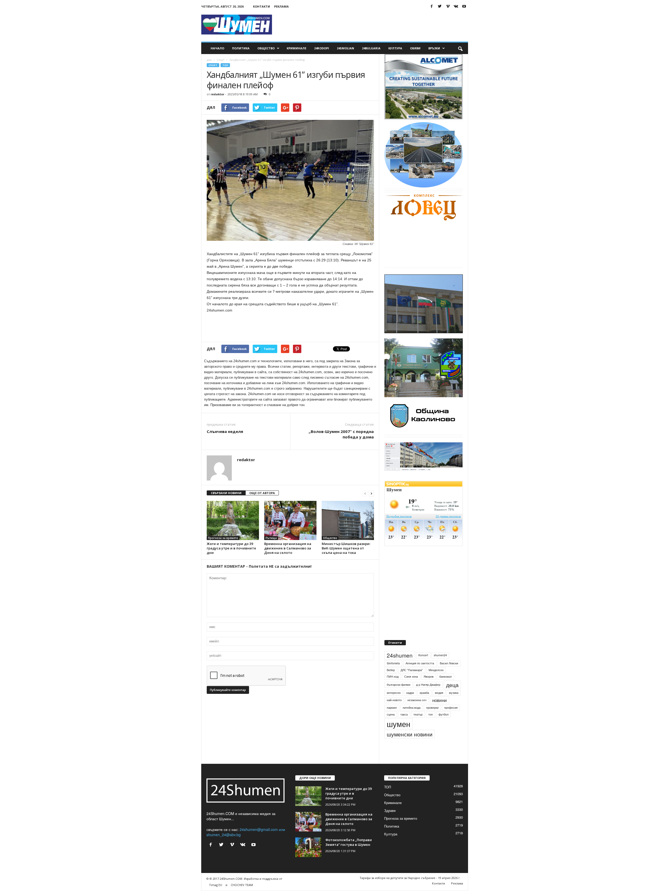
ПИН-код (393, 688)
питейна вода (411, 720)
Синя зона (411, 688)
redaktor (217, 94)
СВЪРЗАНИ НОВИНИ (226, 493)
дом (209, 60)
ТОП (225, 65)
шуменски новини (409, 746)
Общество (266, 48)
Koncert (423, 667)
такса (404, 726)
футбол (443, 726)
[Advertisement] (373, 24)
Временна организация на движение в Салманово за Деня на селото (287, 548)
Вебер (391, 682)
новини (439, 712)
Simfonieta (393, 675)
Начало (217, 48)
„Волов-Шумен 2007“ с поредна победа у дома (341, 434)
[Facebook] (432, 6)
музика (453, 705)
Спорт (220, 60)
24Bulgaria (371, 48)
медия (439, 705)
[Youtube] (464, 6)
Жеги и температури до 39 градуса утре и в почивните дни (231, 548)
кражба (424, 705)
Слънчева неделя (225, 431)
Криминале (296, 48)
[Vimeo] (448, 6)
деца (452, 697)
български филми (398, 697)
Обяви (415, 48)
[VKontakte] (456, 6)
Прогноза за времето (223, 538)
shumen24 (440, 667)
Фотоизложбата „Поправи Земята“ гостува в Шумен (348, 854)
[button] (460, 48)
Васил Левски (449, 675)
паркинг (392, 720)
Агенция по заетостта (420, 675)
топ (430, 726)
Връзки (434, 48)
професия (451, 720)
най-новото (394, 712)
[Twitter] (440, 6)
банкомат (445, 688)
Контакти (261, 6)
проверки (432, 720)
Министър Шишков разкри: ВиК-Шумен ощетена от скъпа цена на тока (346, 548)
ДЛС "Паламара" (412, 682)
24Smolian (345, 48)
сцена (391, 726)
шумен (398, 735)
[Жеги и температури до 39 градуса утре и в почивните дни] (233, 520)
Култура (395, 48)
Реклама (281, 6)
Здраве (390, 822)
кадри (410, 705)
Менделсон (436, 682)
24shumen (400, 667)
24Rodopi (321, 48)
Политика (241, 48)
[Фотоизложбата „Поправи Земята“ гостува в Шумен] (308, 859)
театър (418, 726)
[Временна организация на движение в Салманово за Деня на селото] (290, 520)
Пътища (271, 538)
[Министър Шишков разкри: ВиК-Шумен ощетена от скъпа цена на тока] (348, 520)
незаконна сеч (416, 712)
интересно (394, 705)
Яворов (429, 688)
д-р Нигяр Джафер (428, 697)
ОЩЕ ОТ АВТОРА (262, 493)
